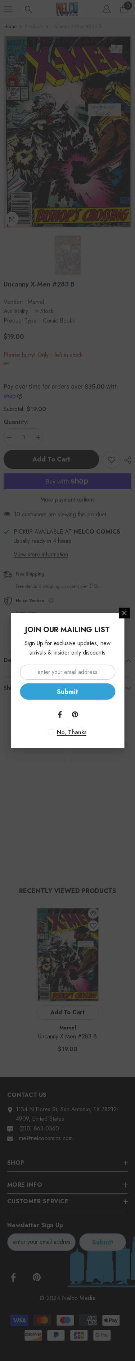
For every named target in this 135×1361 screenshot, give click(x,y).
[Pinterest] (75, 714)
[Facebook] (60, 714)
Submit (67, 691)
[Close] (124, 613)
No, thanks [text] (71, 732)
